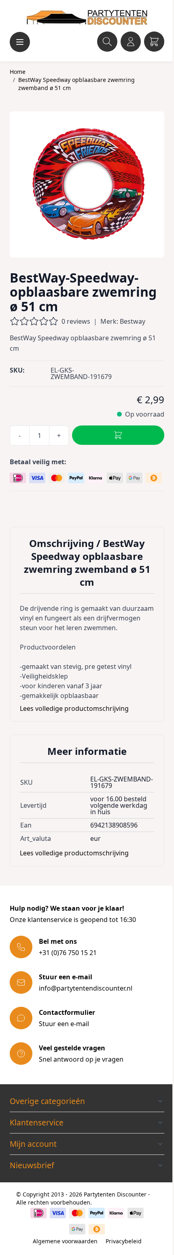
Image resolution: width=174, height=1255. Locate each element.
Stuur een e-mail (64, 1023)
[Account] (131, 41)
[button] (87, 1101)
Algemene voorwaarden (65, 1241)
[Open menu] (20, 42)
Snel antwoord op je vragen (81, 1059)
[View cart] (154, 41)
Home (17, 71)
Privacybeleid (124, 1241)
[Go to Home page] (87, 17)
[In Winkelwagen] (118, 435)
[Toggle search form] (107, 41)
